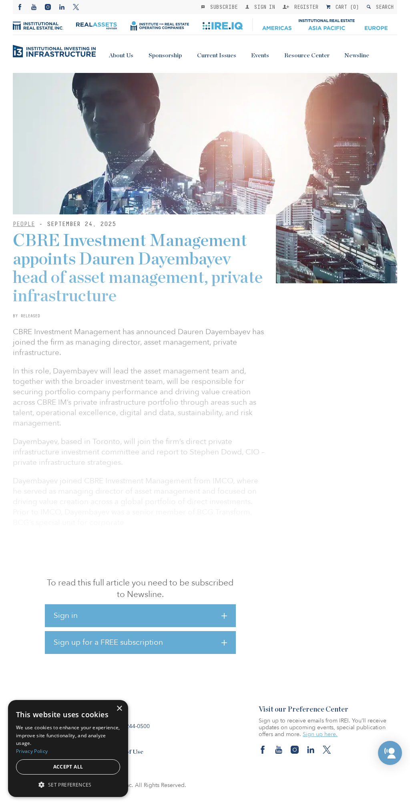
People (24, 223)
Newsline (356, 55)
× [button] (119, 709)
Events (260, 55)
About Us (121, 55)
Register (304, 7)
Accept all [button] (68, 766)
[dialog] (68, 748)
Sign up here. (320, 734)
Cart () (345, 7)
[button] (390, 753)
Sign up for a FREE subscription (108, 642)
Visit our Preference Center (303, 709)
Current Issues (216, 55)
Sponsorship (165, 55)
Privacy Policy (32, 751)
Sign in (66, 615)
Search (383, 7)
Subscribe (222, 7)
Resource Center (307, 55)
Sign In (263, 7)
